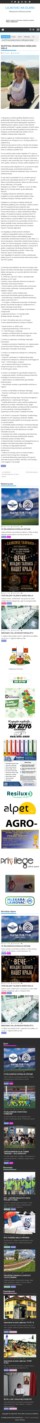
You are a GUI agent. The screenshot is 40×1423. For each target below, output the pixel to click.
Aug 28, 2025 (8, 1235)
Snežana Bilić (16, 53)
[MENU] (38, 29)
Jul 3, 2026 (8, 1320)
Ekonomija (7, 1209)
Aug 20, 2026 (8, 1109)
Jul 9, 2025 (8, 1273)
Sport (8, 537)
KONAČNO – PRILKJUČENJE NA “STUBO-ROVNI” (10, 474)
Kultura (4, 603)
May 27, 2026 (9, 1358)
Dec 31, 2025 (8, 1195)
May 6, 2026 (8, 1397)
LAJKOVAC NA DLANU (20, 7)
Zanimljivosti (13, 1332)
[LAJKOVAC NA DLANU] (2, 29)
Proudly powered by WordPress (12, 1417)
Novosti (3, 466)
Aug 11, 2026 (8, 1149)
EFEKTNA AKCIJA (31, 472)
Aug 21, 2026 (6, 526)
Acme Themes (20, 1420)
